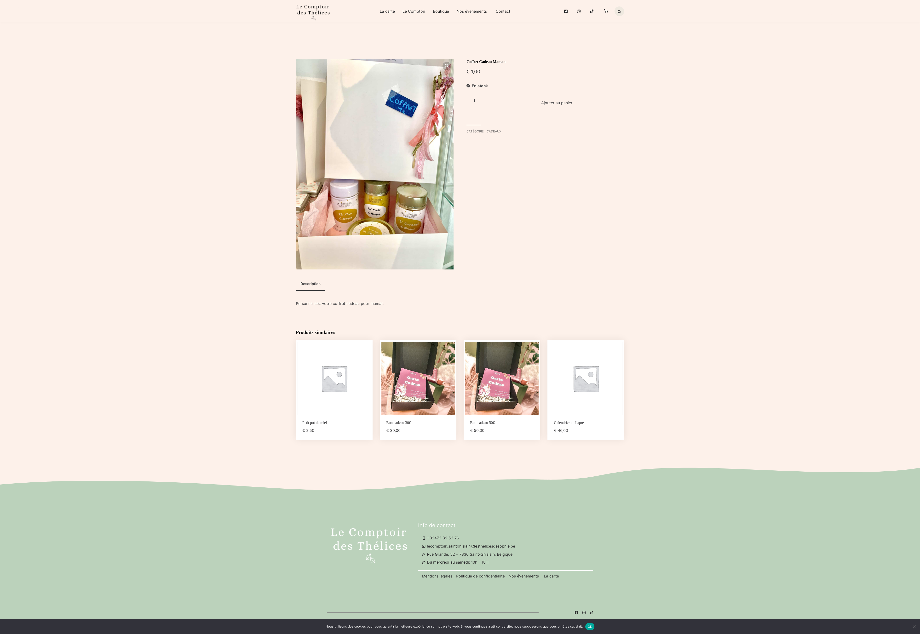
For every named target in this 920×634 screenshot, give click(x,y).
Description (310, 283)
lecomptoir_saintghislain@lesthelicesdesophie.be (470, 546)
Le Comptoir (413, 11)
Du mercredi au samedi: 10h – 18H (457, 562)
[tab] (310, 284)
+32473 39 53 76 (442, 538)
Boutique (441, 11)
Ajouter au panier (556, 102)
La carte (387, 11)
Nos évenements (472, 11)
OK (590, 626)
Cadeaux (494, 131)
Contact (503, 11)
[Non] (914, 626)
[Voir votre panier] (606, 11)
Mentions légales (437, 576)
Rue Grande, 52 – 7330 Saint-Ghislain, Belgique (469, 554)
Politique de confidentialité (480, 576)
